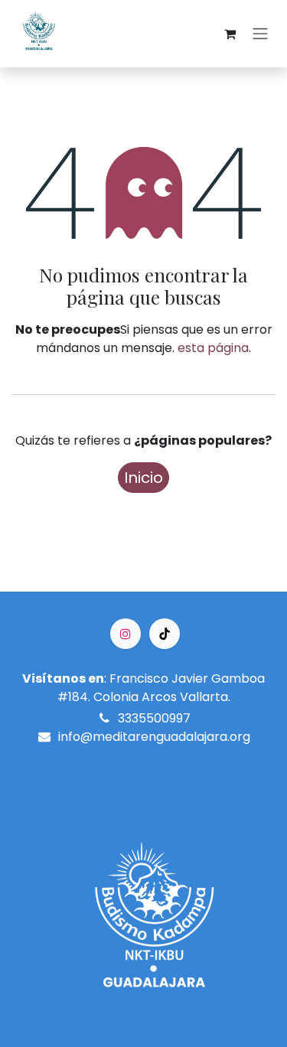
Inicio (143, 477)
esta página (213, 348)
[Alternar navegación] (260, 34)
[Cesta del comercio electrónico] (229, 33)
